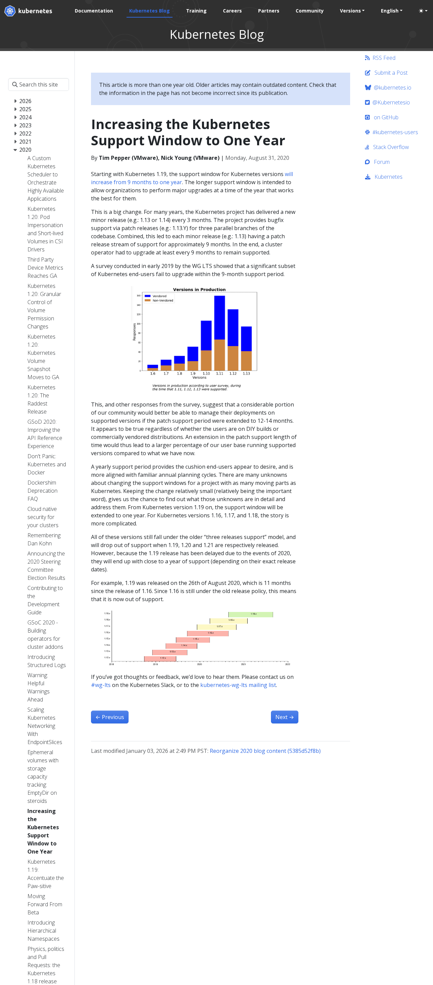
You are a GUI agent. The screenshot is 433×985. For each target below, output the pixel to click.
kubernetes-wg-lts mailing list (238, 685)
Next (284, 717)
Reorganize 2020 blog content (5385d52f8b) (265, 751)
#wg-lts (101, 685)
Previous (109, 717)
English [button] (389, 10)
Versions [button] (350, 10)
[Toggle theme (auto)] (423, 10)
